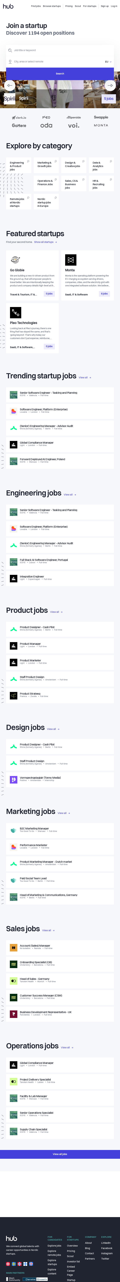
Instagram (107, 1253)
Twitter (105, 1259)
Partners (90, 1259)
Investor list (73, 1262)
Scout (70, 1256)
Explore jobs (54, 1246)
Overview (72, 1246)
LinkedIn (106, 1243)
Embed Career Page (71, 1271)
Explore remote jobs (54, 1253)
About (88, 1243)
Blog (87, 1248)
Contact (89, 1253)
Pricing (71, 1251)
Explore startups (52, 1262)
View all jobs (60, 1154)
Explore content (52, 1272)
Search (60, 74)
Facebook (106, 1248)
